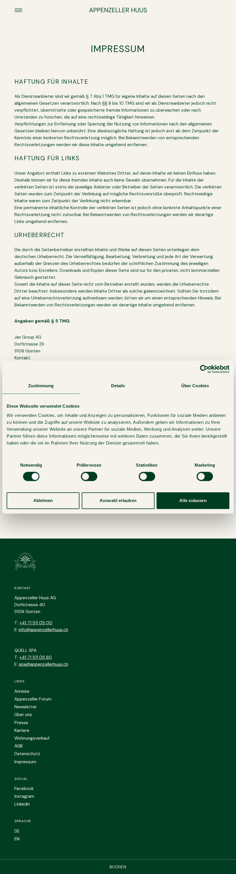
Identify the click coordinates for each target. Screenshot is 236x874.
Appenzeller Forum (33, 699)
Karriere (21, 730)
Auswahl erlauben (118, 500)
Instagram (24, 796)
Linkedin (22, 804)
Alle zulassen (192, 500)
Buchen (118, 866)
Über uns (23, 714)
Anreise (21, 691)
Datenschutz (27, 754)
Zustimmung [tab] (41, 385)
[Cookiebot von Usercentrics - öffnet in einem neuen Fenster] (204, 369)
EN (17, 839)
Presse (21, 723)
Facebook (24, 788)
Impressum (25, 762)
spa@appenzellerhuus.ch (43, 664)
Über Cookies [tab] (195, 385)
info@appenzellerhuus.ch (43, 630)
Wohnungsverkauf (32, 738)
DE (17, 831)
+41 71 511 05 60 (35, 657)
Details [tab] (118, 385)
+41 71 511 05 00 (35, 623)
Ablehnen (43, 500)
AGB (18, 746)
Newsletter (25, 707)
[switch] (89, 476)
